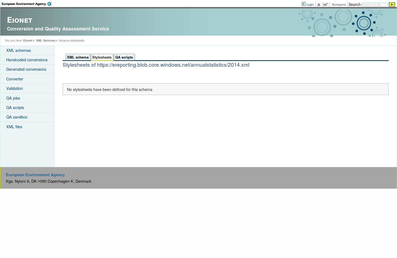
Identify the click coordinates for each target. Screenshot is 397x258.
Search (355, 4)
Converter (14, 79)
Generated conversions (26, 69)
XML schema (78, 57)
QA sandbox (17, 117)
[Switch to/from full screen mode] (327, 4)
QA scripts (15, 107)
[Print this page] (320, 4)
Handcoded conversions (27, 59)
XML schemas (18, 50)
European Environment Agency (35, 174)
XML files (14, 126)
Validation (14, 88)
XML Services (45, 40)
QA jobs (13, 98)
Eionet (27, 40)
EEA (26, 4)
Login (310, 4)
